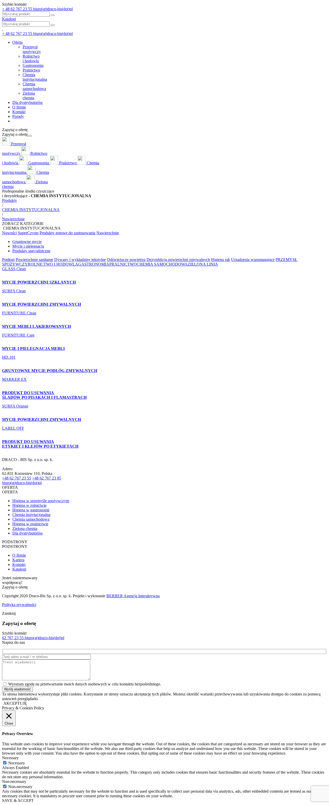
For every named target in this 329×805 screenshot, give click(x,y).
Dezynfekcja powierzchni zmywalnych (178, 259)
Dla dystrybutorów (27, 102)
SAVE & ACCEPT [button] (18, 800)
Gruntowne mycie (27, 241)
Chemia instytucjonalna (31, 514)
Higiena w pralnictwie (30, 524)
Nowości (9, 233)
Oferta (17, 42)
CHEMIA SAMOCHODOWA (162, 264)
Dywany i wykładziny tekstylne (80, 259)
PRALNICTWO (123, 264)
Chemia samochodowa (30, 519)
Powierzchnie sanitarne (34, 259)
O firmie (19, 107)
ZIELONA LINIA (203, 264)
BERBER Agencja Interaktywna (133, 596)
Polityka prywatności (19, 604)
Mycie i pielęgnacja (28, 246)
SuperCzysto (28, 233)
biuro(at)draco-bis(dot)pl (22, 483)
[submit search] (53, 25)
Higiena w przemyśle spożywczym (40, 501)
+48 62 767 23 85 (46, 478)
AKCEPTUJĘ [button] (15, 703)
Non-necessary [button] (14, 781)
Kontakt (18, 112)
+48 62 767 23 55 (16, 478)
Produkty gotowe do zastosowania (67, 233)
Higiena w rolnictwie (29, 505)
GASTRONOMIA (93, 264)
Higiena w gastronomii (30, 510)
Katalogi (9, 19)
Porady (18, 116)
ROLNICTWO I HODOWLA (53, 264)
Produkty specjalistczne (31, 251)
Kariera (18, 560)
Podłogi (8, 259)
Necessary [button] (10, 758)
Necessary (16, 763)
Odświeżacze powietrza (126, 259)
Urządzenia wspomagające (253, 259)
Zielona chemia (24, 528)
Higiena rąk (220, 259)
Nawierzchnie (107, 233)
